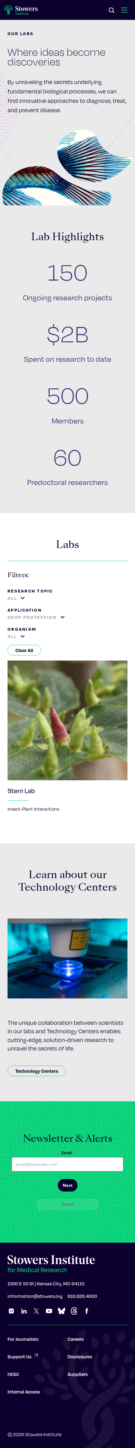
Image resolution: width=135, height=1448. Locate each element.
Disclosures (80, 1356)
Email (68, 1153)
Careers (76, 1339)
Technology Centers (36, 1071)
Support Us (19, 1356)
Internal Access (24, 1391)
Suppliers (78, 1374)
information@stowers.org (35, 1296)
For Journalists (23, 1339)
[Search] (111, 10)
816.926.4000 (82, 1296)
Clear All (24, 650)
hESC (13, 1374)
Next (68, 1185)
